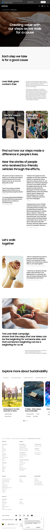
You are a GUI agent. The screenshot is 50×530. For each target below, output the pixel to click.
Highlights (36, 479)
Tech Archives (4, 489)
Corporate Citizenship (6, 9)
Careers (20, 502)
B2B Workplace (37, 452)
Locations (21, 499)
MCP (3, 451)
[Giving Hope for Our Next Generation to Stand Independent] (12, 394)
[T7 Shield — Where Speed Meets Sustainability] (34, 394)
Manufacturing (4, 486)
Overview (21, 461)
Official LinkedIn (28, 515)
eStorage (3, 448)
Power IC (3, 458)
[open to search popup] (39, 6)
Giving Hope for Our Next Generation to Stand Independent (11, 410)
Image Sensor (4, 454)
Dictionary (21, 457)
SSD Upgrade (21, 470)
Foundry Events (4, 484)
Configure (28, 527)
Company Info (4, 499)
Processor (4, 453)
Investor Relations (5, 506)
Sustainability (28, 416)
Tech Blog (21, 481)
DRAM (3, 445)
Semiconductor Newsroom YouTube (20, 519)
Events (20, 480)
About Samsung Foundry (6, 479)
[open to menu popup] (47, 6)
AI (2, 464)
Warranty (21, 467)
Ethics (3, 508)
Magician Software (22, 468)
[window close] (41, 519)
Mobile (3, 470)
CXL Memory (4, 450)
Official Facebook (24, 515)
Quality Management (23, 445)
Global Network (37, 450)
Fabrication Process (22, 455)
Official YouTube (32, 515)
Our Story (3, 501)
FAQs (20, 465)
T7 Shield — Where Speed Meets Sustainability (33, 410)
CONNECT (3, 491)
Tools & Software (22, 462)
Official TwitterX (20, 515)
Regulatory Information (23, 448)
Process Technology (5, 480)
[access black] (3, 524)
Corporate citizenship (28, 377)
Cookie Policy (35, 523)
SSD (3, 447)
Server (3, 465)
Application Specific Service (7, 487)
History (3, 505)
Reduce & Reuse (35, 416)
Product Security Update (23, 450)
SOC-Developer (37, 454)
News (20, 479)
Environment (6, 377)
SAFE (3, 483)
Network (3, 468)
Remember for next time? (8, 2)
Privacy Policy (30, 523)
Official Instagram (16, 515)
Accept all (38, 527)
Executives (4, 503)
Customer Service (22, 447)
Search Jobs (21, 503)
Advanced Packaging (5, 481)
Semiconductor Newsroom (6, 509)
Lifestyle (3, 471)
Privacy (21, 524)
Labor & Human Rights (16, 377)
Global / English (30, 2)
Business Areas (4, 502)
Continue (43, 2)
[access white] (5, 524)
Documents (21, 464)
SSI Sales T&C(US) (23, 525)
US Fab (3, 490)
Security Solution (5, 457)
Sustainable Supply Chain (40, 377)
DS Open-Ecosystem (38, 446)
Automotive (4, 467)
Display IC (3, 455)
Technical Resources (22, 454)
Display (3, 460)
